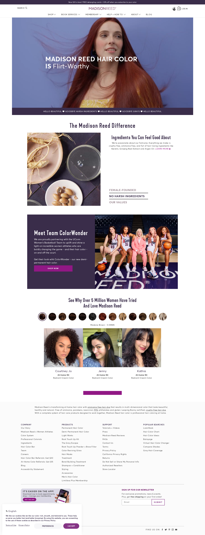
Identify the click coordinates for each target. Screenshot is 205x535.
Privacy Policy (109, 450)
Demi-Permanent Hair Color (75, 431)
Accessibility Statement (32, 469)
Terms (105, 446)
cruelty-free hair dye (156, 410)
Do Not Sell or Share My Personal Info (120, 461)
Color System (27, 435)
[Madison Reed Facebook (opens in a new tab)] (162, 529)
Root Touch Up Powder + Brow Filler (79, 446)
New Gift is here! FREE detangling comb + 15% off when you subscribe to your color (102, 2)
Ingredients (26, 443)
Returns (106, 458)
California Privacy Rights (114, 454)
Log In (185, 9)
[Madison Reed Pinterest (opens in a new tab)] (169, 529)
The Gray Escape (70, 443)
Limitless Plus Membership (75, 480)
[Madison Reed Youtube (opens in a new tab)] (176, 529)
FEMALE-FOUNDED (122, 190)
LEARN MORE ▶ (141, 149)
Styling (65, 469)
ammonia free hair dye (99, 407)
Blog (23, 465)
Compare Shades (151, 446)
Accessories (67, 473)
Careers (24, 454)
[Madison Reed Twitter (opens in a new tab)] (165, 529)
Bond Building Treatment (74, 461)
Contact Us (107, 443)
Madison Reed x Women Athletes (37, 431)
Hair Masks (67, 454)
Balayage (147, 439)
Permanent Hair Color (72, 428)
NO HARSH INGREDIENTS (127, 196)
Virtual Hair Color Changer (156, 443)
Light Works (67, 435)
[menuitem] (149, 14)
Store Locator (108, 469)
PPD (96, 410)
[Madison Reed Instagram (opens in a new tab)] (172, 529)
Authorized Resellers (112, 465)
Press (105, 431)
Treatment (67, 458)
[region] (102, 357)
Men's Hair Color (70, 476)
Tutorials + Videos (111, 428)
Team (23, 450)
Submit (158, 502)
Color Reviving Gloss (71, 450)
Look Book (148, 428)
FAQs (105, 439)
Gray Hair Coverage (153, 450)
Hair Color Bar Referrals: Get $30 (37, 458)
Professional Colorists (31, 439)
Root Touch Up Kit (70, 439)
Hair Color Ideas (151, 435)
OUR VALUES (118, 202)
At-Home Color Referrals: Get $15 (37, 461)
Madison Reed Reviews (113, 435)
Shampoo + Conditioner (73, 465)
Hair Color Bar (28, 446)
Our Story (25, 428)
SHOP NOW (53, 268)
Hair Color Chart (151, 431)
